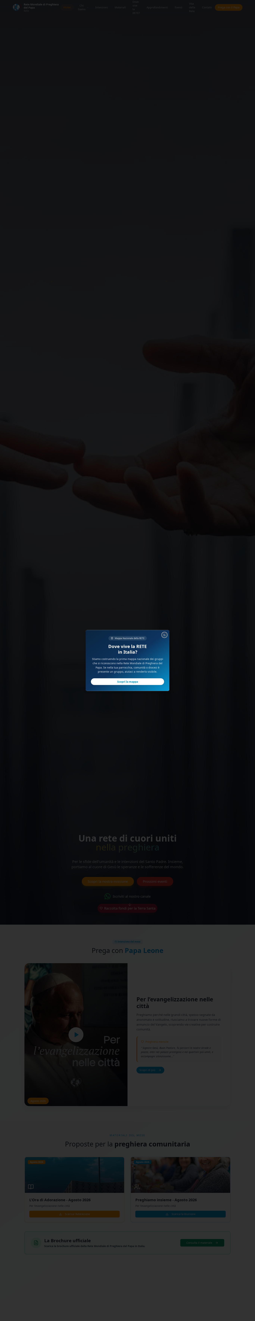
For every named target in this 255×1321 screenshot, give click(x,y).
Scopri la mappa (127, 681)
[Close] (164, 634)
